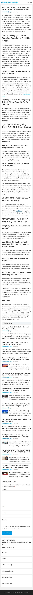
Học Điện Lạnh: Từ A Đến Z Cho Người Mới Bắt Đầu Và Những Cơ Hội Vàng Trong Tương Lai (16, 375)
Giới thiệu (4, 552)
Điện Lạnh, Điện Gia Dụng (9, 2)
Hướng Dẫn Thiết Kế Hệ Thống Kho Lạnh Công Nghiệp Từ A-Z (15, 328)
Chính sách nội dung (7, 577)
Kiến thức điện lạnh (7, 12)
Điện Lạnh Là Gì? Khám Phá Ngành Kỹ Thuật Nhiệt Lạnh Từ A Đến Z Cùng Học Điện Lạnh (15, 436)
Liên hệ (4, 558)
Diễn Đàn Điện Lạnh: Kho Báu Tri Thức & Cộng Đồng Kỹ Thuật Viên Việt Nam (15, 389)
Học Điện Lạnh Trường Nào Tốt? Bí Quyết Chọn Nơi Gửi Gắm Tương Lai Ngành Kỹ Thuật (16, 405)
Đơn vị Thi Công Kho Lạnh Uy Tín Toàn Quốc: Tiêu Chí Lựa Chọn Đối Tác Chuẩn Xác (15, 359)
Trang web (4, 519)
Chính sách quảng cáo (7, 571)
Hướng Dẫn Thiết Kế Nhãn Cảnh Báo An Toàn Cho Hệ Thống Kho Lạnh (15, 343)
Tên (3, 506)
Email (3, 513)
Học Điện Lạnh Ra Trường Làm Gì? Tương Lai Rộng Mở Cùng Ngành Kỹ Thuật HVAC (16, 451)
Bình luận (4, 489)
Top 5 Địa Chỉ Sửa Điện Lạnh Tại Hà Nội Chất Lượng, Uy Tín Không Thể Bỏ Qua (15, 466)
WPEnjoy (26, 592)
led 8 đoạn (19, 211)
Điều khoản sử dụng (7, 583)
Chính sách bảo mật (7, 565)
